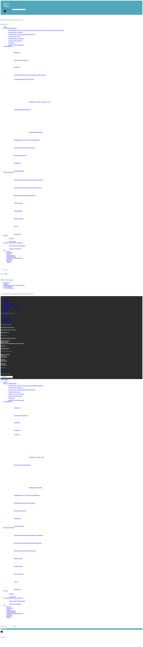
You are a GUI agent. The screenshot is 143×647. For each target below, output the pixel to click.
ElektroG (9, 262)
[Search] (5, 11)
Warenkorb (6, 6)
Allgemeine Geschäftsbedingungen (15, 258)
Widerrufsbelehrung (11, 256)
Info (5, 250)
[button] (4, 24)
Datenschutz (9, 259)
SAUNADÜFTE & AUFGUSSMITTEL (13, 242)
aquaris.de (3, 370)
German (4, 376)
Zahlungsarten (7, 321)
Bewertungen (10, 252)
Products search (7, 9)
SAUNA (6, 235)
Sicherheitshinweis (11, 255)
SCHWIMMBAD (8, 46)
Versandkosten (7, 320)
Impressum (9, 260)
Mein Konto (6, 3)
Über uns (9, 251)
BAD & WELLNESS (9, 172)
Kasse (5, 5)
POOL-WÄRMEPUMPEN (10, 28)
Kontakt (8, 254)
